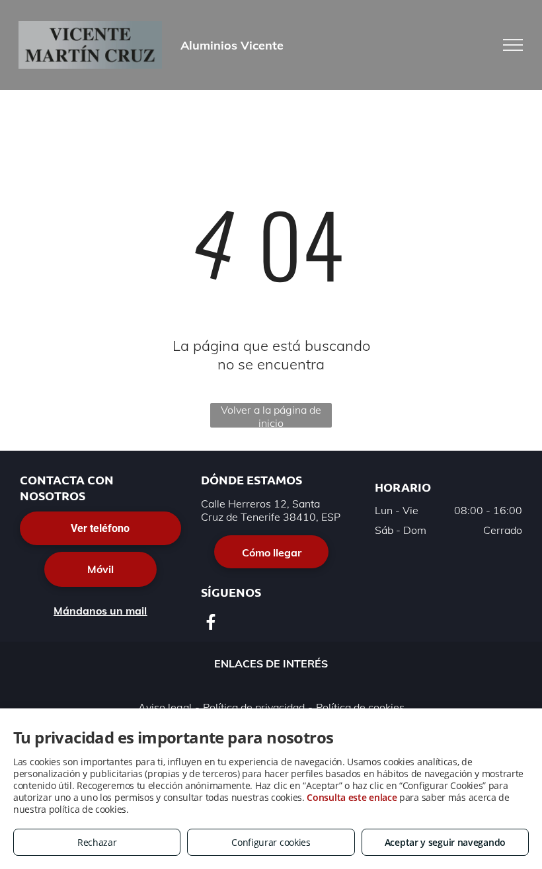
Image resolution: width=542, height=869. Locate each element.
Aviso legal (165, 707)
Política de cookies (360, 707)
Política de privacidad (254, 707)
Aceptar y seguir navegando (445, 842)
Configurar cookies (271, 842)
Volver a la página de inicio (271, 415)
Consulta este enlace (352, 797)
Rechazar (97, 842)
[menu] (513, 45)
